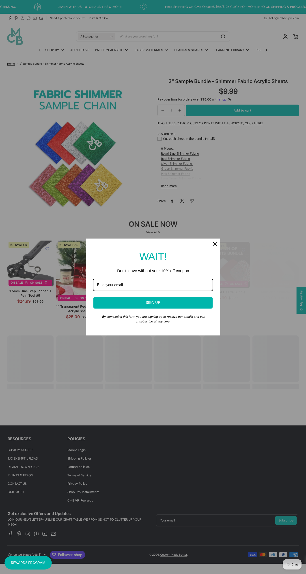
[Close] (214, 244)
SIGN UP (153, 303)
